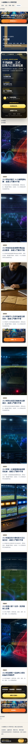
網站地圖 (21, 730)
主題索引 (3, 730)
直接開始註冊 (14, 106)
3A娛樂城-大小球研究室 (9, 2)
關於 (13, 5)
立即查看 (21, 740)
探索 (2, 5)
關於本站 (15, 730)
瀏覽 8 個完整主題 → (7, 48)
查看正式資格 (14, 695)
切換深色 (18, 5)
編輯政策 (9, 730)
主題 (6, 5)
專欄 (10, 5)
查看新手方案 (14, 110)
